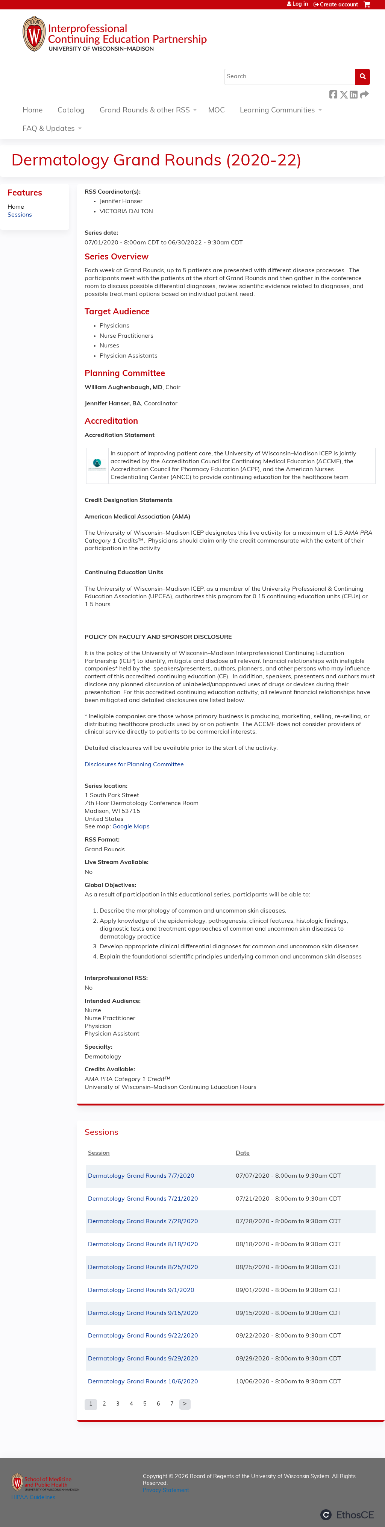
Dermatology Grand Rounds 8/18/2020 (143, 1245)
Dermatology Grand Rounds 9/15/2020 (143, 1313)
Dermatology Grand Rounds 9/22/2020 (143, 1336)
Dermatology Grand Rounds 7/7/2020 (141, 1176)
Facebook (333, 93)
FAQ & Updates (49, 129)
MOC (216, 110)
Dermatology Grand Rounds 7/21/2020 (143, 1199)
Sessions (20, 215)
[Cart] (367, 8)
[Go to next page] (185, 1404)
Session (99, 1153)
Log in (300, 4)
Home (32, 110)
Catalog (71, 110)
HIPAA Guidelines (33, 1498)
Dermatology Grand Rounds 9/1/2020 (141, 1290)
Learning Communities (277, 110)
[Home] (137, 35)
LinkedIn (353, 93)
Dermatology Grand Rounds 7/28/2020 (143, 1222)
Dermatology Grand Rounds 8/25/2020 (143, 1268)
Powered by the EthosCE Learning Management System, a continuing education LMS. (347, 1514)
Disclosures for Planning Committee (134, 765)
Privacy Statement (166, 1491)
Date (243, 1153)
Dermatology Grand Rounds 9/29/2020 (143, 1359)
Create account (339, 5)
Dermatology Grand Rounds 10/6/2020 (143, 1382)
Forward (363, 93)
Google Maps (131, 827)
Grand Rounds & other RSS (145, 110)
